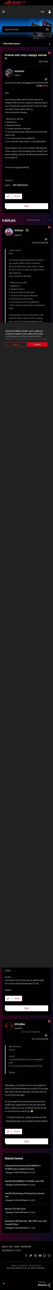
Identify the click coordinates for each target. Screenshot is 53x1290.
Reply (26, 206)
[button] (8, 196)
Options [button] (49, 44)
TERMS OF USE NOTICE (19, 1266)
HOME (16, 1246)
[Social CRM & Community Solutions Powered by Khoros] (44, 1284)
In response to (31, 1032)
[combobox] (26, 29)
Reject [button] (15, 344)
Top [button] (3, 1283)
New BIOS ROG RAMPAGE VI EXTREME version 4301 (24, 1181)
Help (42, 12)
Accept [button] (37, 344)
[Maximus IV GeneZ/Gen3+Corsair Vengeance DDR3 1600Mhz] (48, 220)
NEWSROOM (25, 1246)
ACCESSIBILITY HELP (11, 1250)
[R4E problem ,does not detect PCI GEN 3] (44, 220)
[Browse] (4, 11)
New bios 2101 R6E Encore (15, 1209)
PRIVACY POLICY (35, 1266)
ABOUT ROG (7, 1246)
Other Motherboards (12, 44)
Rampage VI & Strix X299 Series (17, 1173)
